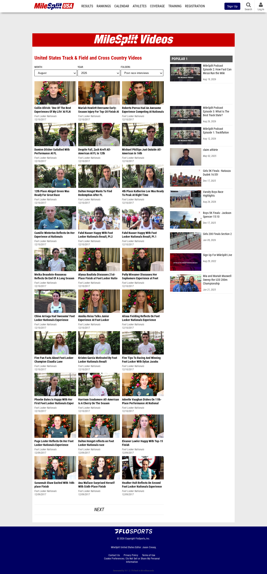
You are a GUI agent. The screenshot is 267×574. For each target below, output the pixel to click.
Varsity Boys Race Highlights (213, 193)
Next (99, 509)
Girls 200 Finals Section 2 (217, 234)
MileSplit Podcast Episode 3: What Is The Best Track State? (216, 111)
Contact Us (114, 555)
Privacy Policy (131, 555)
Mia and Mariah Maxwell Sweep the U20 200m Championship (217, 279)
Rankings (104, 6)
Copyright (130, 538)
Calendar (121, 6)
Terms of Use (148, 555)
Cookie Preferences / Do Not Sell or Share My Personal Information (132, 560)
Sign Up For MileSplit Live (217, 255)
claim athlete (210, 150)
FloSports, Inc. (143, 538)
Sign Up (232, 6)
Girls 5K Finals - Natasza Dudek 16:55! (217, 172)
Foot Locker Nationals (45, 116)
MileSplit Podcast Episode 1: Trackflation (216, 130)
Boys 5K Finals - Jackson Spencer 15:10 (217, 214)
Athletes (139, 6)
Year (80, 67)
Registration (195, 6)
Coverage (157, 6)
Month (38, 67)
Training (174, 6)
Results (87, 6)
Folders (125, 67)
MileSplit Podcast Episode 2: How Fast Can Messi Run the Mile (217, 69)
